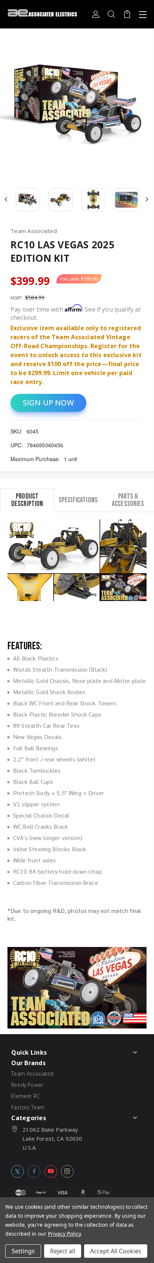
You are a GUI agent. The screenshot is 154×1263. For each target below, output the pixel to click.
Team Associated (32, 1073)
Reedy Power (27, 1084)
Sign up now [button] (48, 403)
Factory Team (27, 1107)
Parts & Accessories (128, 499)
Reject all (62, 1251)
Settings (23, 1251)
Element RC (25, 1096)
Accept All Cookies (115, 1251)
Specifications (78, 499)
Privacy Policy (64, 1233)
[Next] (147, 199)
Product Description (27, 499)
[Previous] (6, 199)
